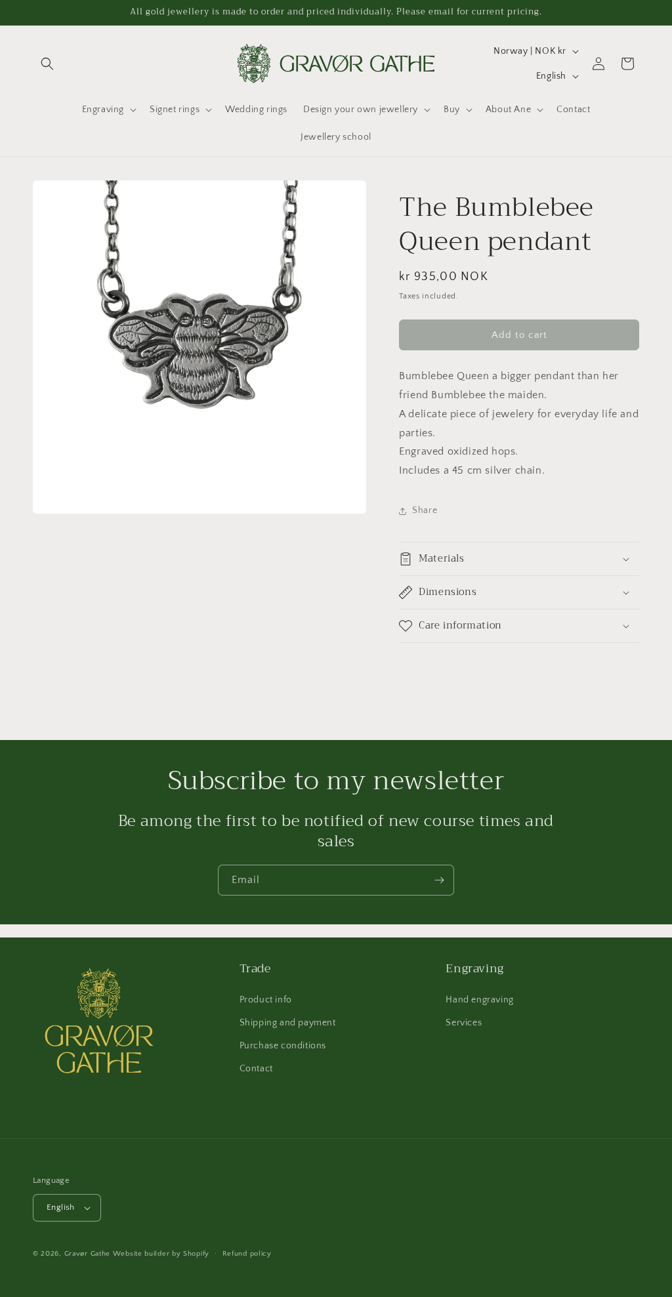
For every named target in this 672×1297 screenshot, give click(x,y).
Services (464, 1023)
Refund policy (247, 1254)
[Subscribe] (439, 880)
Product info (266, 1000)
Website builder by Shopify (161, 1254)
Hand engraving (479, 1000)
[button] (47, 63)
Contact (256, 1068)
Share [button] (424, 510)
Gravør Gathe (87, 1254)
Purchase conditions (283, 1045)
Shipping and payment (288, 1023)
